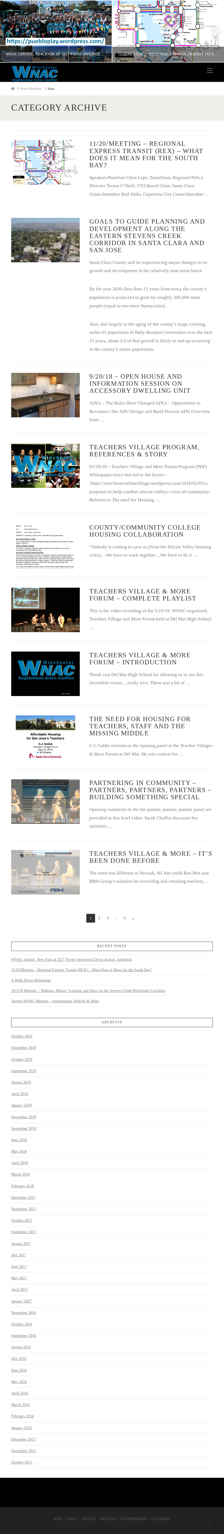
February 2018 (22, 1186)
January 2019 (21, 1105)
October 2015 (21, 1462)
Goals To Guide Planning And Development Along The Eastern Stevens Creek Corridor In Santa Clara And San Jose (147, 236)
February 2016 (22, 1416)
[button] (210, 70)
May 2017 (19, 1278)
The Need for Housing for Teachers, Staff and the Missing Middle (140, 726)
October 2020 (21, 1036)
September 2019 (23, 1071)
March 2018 (20, 1174)
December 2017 (23, 1198)
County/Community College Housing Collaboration (145, 531)
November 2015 (23, 1451)
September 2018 (23, 1128)
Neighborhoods (133, 1518)
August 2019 (21, 1082)
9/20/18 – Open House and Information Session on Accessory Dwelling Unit (140, 383)
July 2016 (18, 1359)
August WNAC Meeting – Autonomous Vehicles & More (55, 1001)
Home (58, 1518)
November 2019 (23, 1048)
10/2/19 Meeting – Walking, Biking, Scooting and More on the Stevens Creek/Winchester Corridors (88, 991)
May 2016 (19, 1382)
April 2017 (19, 1290)
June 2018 (19, 1140)
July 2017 (18, 1255)
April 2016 (19, 1393)
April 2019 (19, 1094)
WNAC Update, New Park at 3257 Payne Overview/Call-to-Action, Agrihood (71, 960)
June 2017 (19, 1267)
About (72, 1518)
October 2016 (21, 1324)
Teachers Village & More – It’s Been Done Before (151, 857)
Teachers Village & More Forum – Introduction (140, 659)
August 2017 (21, 1244)
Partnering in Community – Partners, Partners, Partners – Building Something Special (150, 790)
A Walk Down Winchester (31, 980)
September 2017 (23, 1232)
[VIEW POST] (45, 162)
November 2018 (23, 1117)
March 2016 (20, 1405)
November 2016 (23, 1313)
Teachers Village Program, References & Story (144, 451)
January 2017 (21, 1301)
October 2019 (21, 1059)
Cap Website (160, 1518)
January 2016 (21, 1428)
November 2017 (23, 1209)
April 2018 (19, 1163)
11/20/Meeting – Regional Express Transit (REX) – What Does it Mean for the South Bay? (146, 154)
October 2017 (21, 1220)
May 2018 (19, 1151)
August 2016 (21, 1347)
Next (212, 31)
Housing (89, 1518)
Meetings (108, 1518)
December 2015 (23, 1439)
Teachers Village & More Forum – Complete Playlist (142, 595)
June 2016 (19, 1370)
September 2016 (23, 1336)
